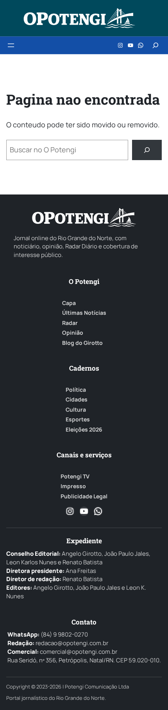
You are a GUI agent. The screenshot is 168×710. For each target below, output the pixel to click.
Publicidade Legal (84, 496)
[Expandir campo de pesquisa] (155, 45)
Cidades (77, 399)
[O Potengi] (79, 18)
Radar (70, 322)
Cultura (76, 409)
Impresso (73, 486)
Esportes (78, 419)
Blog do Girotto (82, 342)
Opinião (72, 332)
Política (76, 389)
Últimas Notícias (84, 312)
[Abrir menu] (11, 45)
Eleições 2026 (84, 429)
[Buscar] (147, 150)
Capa (69, 303)
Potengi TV (75, 476)
